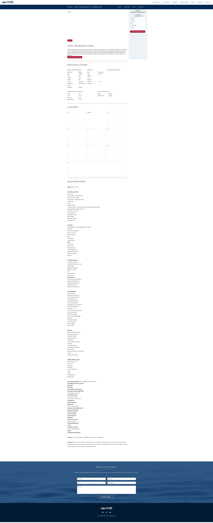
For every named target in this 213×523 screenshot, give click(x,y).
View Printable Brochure (75, 57)
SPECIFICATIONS (127, 7)
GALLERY (134, 7)
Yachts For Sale (166, 2)
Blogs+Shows (200, 2)
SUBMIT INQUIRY (106, 496)
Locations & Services (184, 2)
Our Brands (174, 2)
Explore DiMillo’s (156, 2)
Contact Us (208, 2)
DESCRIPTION (140, 7)
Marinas (193, 2)
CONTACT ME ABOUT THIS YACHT (137, 31)
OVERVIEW (119, 7)
